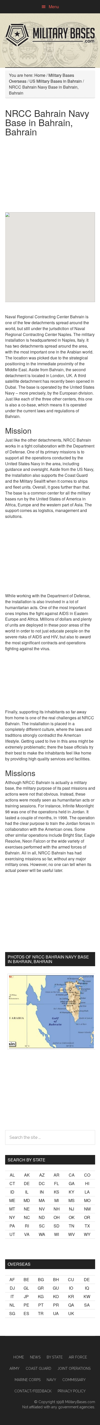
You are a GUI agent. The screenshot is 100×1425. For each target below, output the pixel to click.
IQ (87, 1288)
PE (26, 1305)
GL (26, 1288)
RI (27, 1226)
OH (57, 1217)
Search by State (26, 1160)
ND (42, 1217)
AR (56, 1175)
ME (12, 1200)
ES (26, 1313)
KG (41, 1296)
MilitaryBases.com (80, 1402)
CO (87, 1175)
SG (12, 1313)
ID (12, 1192)
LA (87, 1192)
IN (42, 1192)
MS (71, 1200)
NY (12, 1217)
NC (27, 1217)
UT (12, 1234)
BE (26, 1279)
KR (71, 1296)
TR (41, 1313)
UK (71, 1313)
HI (87, 1183)
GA (72, 1183)
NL (12, 1305)
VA (26, 1234)
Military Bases (50, 35)
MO (87, 1200)
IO (71, 1288)
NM (87, 1209)
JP (26, 1296)
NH (57, 1209)
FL (56, 1183)
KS (56, 1192)
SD (56, 1226)
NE (27, 1209)
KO (56, 1296)
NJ (71, 1209)
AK (27, 1175)
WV (71, 1234)
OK (72, 1217)
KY (71, 1192)
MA (42, 1200)
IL (26, 1192)
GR (41, 1288)
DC (42, 1183)
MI (56, 1200)
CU (71, 1279)
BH (56, 1279)
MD (27, 1200)
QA (71, 1305)
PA (12, 1226)
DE (27, 1183)
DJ (12, 1288)
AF (12, 1279)
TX (87, 1226)
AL (12, 1175)
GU (56, 1288)
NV (42, 1209)
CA (72, 1175)
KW (87, 1296)
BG (41, 1279)
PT (41, 1305)
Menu (54, 7)
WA (42, 1234)
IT (12, 1296)
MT (12, 1209)
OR (87, 1217)
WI (56, 1234)
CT (12, 1183)
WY (87, 1234)
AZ (42, 1175)
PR (56, 1305)
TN (71, 1226)
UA (56, 1313)
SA (87, 1305)
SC (42, 1226)
